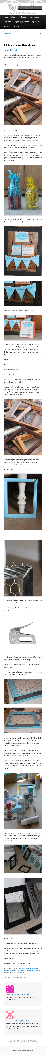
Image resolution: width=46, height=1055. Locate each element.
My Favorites (36, 22)
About (13, 17)
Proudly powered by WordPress (23, 1050)
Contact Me (22, 17)
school (35, 970)
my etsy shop (33, 140)
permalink (22, 972)
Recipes (16, 26)
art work (22, 968)
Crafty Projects (34, 17)
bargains (28, 968)
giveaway (35, 968)
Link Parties (8, 22)
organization (21, 970)
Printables (7, 26)
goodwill (6, 970)
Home (6, 17)
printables (29, 970)
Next (40, 33)
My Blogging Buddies (22, 22)
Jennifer (6, 972)
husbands (13, 970)
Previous (7, 33)
